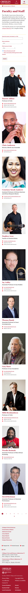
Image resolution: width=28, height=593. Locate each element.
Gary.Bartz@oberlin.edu (9, 371)
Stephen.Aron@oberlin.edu (10, 241)
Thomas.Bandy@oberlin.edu (10, 326)
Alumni (17, 585)
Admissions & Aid (6, 531)
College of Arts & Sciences (8, 527)
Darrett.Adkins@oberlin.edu (10, 103)
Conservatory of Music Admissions (11, 559)
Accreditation (5, 580)
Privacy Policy (5, 578)
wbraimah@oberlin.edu (9, 457)
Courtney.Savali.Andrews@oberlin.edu (12, 196)
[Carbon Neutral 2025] (14, 572)
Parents (17, 587)
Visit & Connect (15, 545)
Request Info (6, 545)
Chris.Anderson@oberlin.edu (10, 150)
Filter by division (6, 41)
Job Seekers (18, 590)
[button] (16, 2)
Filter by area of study (7, 46)
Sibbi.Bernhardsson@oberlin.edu (11, 417)
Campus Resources (7, 540)
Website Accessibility (20, 580)
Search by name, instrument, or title (10, 36)
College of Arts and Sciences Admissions (12, 553)
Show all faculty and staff (9, 50)
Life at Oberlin (5, 533)
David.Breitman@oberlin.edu (10, 503)
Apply (23, 545)
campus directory (6, 28)
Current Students (6, 585)
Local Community (6, 590)
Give (4, 549)
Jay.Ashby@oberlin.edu (9, 287)
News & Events (6, 537)
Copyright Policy (19, 578)
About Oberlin (5, 535)
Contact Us (5, 582)
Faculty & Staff (5, 587)
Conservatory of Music (9, 6)
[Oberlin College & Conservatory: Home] (5, 2)
